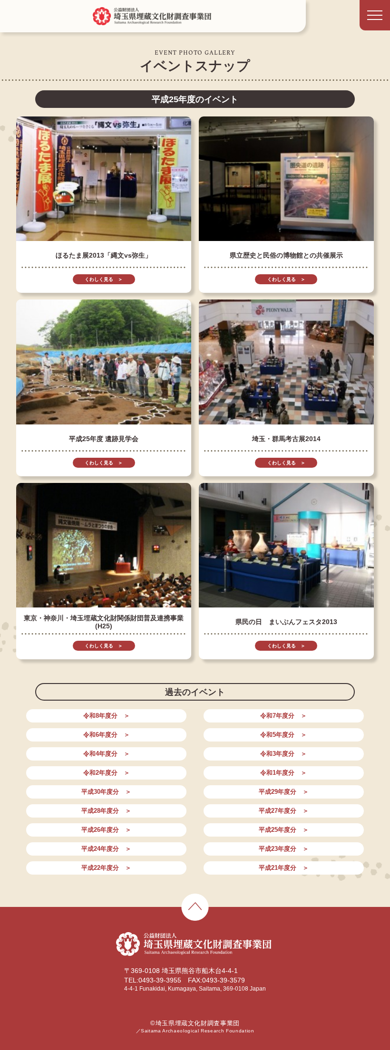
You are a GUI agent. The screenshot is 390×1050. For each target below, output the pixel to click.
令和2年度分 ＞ (106, 772)
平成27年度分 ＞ (284, 810)
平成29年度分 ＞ (284, 791)
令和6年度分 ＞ (106, 734)
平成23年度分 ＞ (284, 848)
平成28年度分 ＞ (106, 810)
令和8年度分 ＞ (106, 715)
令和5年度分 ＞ (283, 734)
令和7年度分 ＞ (283, 715)
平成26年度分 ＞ (106, 829)
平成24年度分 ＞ (106, 848)
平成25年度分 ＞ (284, 829)
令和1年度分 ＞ (283, 772)
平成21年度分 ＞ (284, 867)
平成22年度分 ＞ (106, 867)
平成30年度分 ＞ (106, 791)
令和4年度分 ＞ (106, 753)
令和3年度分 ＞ (283, 753)
